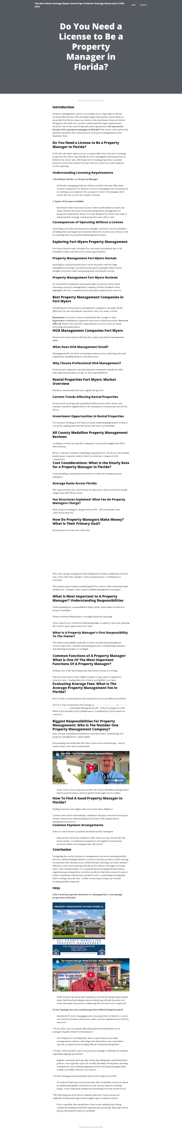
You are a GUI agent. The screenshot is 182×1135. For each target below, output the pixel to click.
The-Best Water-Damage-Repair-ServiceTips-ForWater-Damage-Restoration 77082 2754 (79, 5)
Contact (143, 5)
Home (133, 5)
